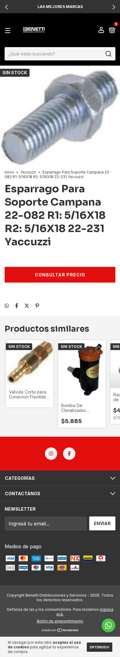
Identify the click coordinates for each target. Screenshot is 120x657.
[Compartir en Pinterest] (37, 306)
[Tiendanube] (60, 630)
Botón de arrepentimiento (60, 621)
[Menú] (9, 30)
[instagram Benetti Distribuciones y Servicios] (51, 453)
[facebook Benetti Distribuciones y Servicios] (69, 453)
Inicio (9, 172)
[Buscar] (108, 53)
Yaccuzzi (28, 172)
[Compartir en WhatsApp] (7, 306)
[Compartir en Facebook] (16, 306)
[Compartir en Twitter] (26, 306)
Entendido (99, 647)
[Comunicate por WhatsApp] (108, 625)
